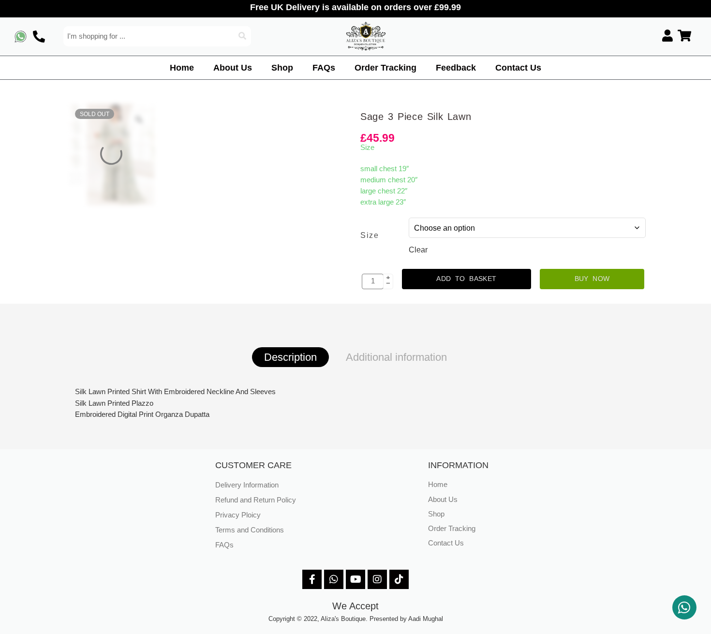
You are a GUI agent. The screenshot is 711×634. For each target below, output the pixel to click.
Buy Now (592, 278)
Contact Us (518, 68)
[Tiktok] (399, 579)
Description (290, 357)
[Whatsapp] (333, 579)
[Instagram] (377, 579)
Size (369, 235)
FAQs (323, 68)
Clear (418, 250)
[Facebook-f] (312, 579)
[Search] (243, 36)
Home (182, 68)
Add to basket (466, 278)
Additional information (396, 357)
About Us (232, 68)
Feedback (456, 68)
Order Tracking (385, 68)
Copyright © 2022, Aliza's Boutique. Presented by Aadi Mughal (355, 618)
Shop (282, 68)
